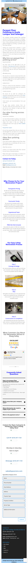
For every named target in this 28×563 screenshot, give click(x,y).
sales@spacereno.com (11, 165)
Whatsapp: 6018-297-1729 (14, 461)
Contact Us (6, 550)
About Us (6, 552)
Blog (4, 548)
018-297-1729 (9, 1)
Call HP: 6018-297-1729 (14, 438)
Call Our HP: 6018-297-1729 (9, 161)
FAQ (4, 546)
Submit (22, 519)
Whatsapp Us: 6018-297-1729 (9, 163)
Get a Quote (6, 544)
